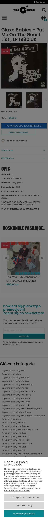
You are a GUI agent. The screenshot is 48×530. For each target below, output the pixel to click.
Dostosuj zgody (24, 505)
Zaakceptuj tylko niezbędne (24, 497)
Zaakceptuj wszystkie (24, 513)
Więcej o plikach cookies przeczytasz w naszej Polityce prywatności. (22, 489)
